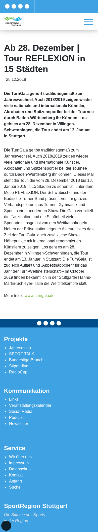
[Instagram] (20, 6)
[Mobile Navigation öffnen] (88, 21)
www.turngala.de (40, 295)
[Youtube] (27, 6)
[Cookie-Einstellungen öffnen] (6, 526)
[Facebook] (7, 6)
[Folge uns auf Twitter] (14, 6)
